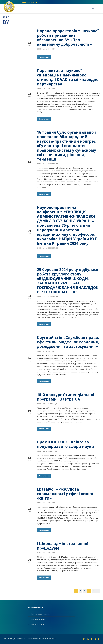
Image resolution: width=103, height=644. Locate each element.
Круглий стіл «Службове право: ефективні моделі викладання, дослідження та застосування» (68, 342)
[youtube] (88, 639)
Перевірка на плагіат (38, 619)
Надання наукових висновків (40, 614)
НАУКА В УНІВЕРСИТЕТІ (29, 2)
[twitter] (95, 639)
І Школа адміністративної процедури (62, 546)
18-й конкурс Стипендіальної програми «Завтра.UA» (65, 397)
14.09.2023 (41, 451)
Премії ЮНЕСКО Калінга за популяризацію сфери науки (65, 444)
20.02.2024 (41, 351)
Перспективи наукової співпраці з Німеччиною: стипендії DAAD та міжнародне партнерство (67, 77)
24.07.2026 (41, 49)
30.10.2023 (41, 404)
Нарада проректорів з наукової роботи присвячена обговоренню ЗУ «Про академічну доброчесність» (68, 37)
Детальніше (44, 57)
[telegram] (92, 639)
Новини (51, 49)
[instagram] (84, 639)
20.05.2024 (41, 164)
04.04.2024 (41, 297)
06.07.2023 (41, 553)
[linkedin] (99, 639)
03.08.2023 (41, 503)
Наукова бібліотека (37, 624)
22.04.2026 (41, 89)
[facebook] (80, 639)
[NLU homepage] (9, 6)
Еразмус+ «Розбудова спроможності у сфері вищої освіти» (65, 494)
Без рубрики (53, 164)
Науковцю (52, 404)
